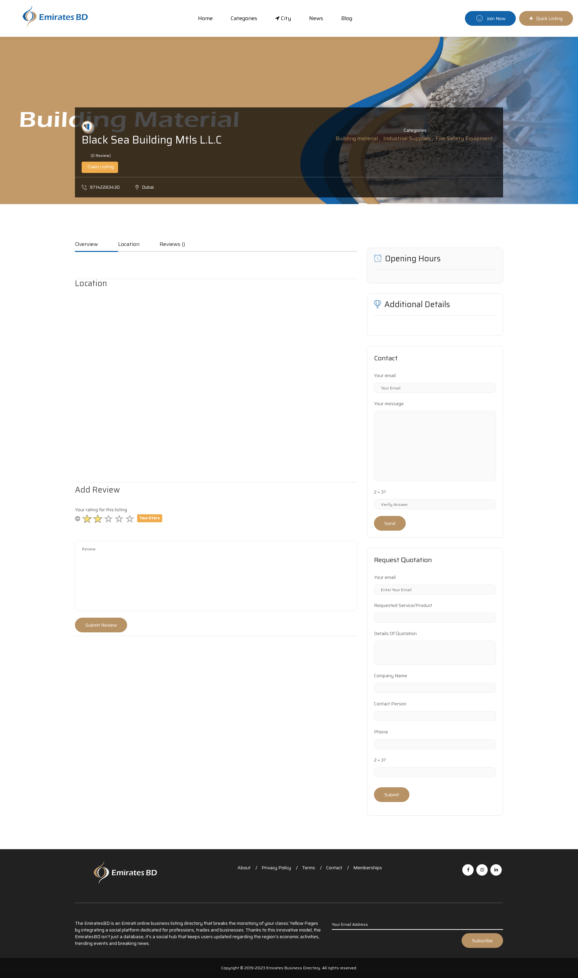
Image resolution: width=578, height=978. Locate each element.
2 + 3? (380, 492)
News (316, 18)
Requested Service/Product (403, 605)
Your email (385, 375)
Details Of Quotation (395, 633)
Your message (389, 403)
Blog (346, 18)
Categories (244, 18)
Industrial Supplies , (408, 138)
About (244, 867)
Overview (86, 244)
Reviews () (172, 244)
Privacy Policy (276, 867)
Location (128, 244)
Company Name (390, 675)
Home (205, 18)
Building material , (357, 138)
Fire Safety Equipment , (465, 138)
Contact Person (390, 703)
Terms (308, 867)
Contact (334, 867)
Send (389, 523)
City (285, 18)
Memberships (367, 867)
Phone (381, 731)
